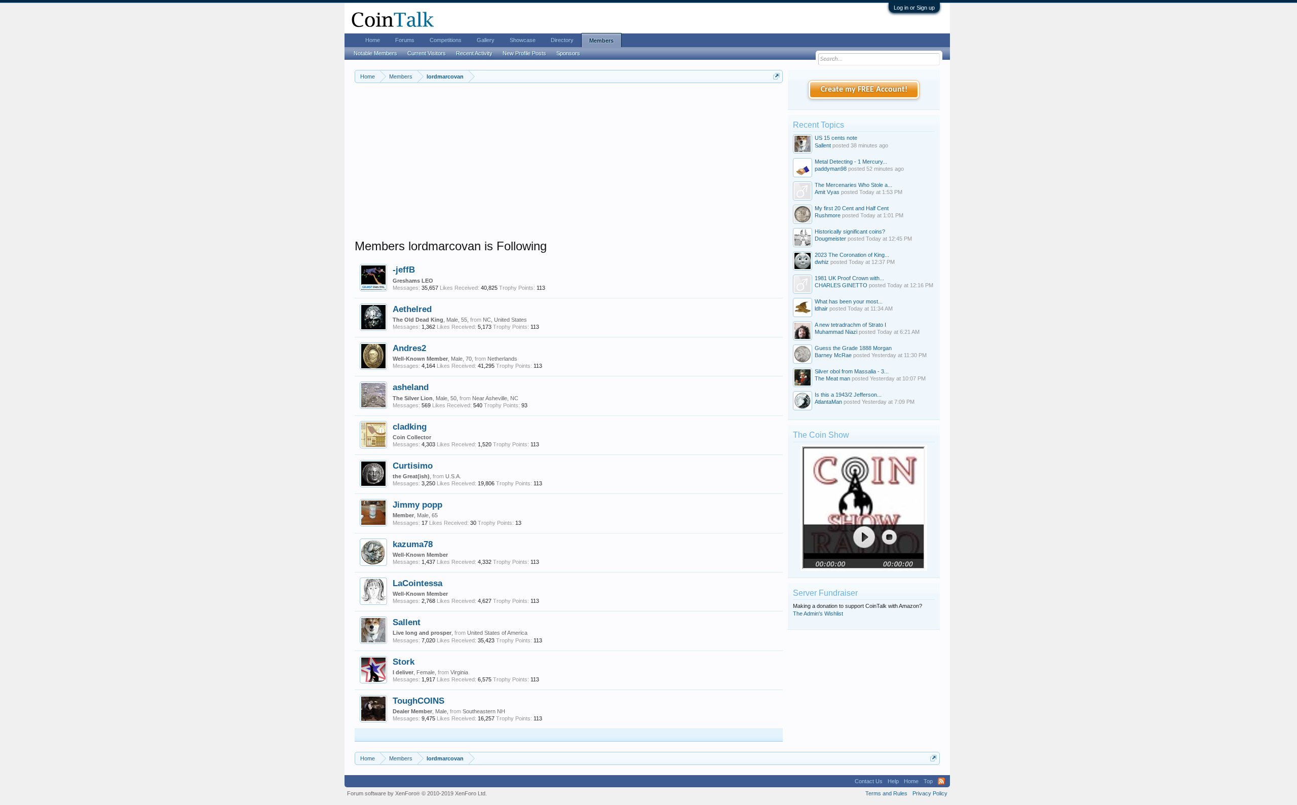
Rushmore (828, 215)
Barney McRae (833, 355)
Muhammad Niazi (836, 332)
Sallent (407, 622)
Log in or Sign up (914, 8)
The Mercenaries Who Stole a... (853, 185)
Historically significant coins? (850, 231)
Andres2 (409, 348)
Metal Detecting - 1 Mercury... (851, 162)
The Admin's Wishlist (818, 613)
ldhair (821, 308)
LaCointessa (417, 583)
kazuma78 (413, 544)
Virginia (459, 672)
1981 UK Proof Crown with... (849, 278)
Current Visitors (426, 53)
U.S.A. (453, 476)
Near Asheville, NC (495, 398)
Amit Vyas (827, 192)
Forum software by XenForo (417, 793)
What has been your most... (849, 301)
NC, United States (505, 320)
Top (928, 781)
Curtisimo (413, 466)
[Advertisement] (569, 168)
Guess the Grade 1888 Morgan (853, 348)
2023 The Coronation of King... (852, 255)
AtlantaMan (828, 402)
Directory (562, 40)
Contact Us (869, 781)
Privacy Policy (929, 793)
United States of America (497, 633)
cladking (410, 426)
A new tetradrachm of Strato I (850, 325)
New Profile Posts (524, 53)
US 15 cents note (836, 138)
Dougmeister (830, 239)
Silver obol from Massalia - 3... (852, 371)
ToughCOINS (418, 701)
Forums (404, 40)
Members (601, 40)
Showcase (523, 40)
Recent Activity (474, 53)
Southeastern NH (484, 711)
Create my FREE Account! (864, 90)
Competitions (446, 40)
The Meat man (832, 378)
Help (893, 781)
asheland (411, 387)
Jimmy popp (417, 505)
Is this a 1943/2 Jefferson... (848, 395)
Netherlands (502, 359)
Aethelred (412, 309)
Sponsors (568, 53)
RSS (941, 781)
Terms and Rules (886, 793)
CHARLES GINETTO (841, 285)
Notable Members (375, 53)
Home (372, 40)
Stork (403, 662)
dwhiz (822, 262)
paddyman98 (831, 169)
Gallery (485, 40)
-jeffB (404, 269)
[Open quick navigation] (776, 76)
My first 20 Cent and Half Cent (852, 208)
